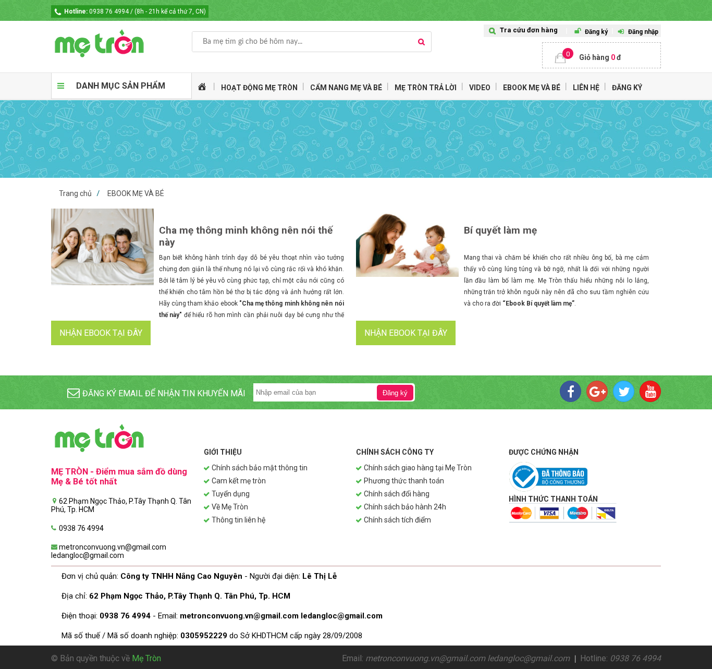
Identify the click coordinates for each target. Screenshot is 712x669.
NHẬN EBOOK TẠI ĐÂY (100, 333)
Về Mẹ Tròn (230, 507)
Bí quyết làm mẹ (500, 230)
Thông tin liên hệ (238, 520)
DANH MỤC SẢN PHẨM (120, 86)
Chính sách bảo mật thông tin (260, 468)
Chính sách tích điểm (397, 520)
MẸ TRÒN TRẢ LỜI (426, 87)
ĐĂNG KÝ (627, 87)
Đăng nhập (643, 31)
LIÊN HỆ (586, 87)
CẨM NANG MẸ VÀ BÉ (346, 87)
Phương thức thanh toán (404, 481)
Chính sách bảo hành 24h (405, 507)
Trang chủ (75, 193)
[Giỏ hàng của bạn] (601, 55)
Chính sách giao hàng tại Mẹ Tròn (418, 468)
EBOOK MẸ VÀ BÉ (531, 87)
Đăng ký (596, 31)
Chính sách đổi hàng (396, 494)
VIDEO (479, 87)
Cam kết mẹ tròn (239, 481)
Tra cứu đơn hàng (529, 30)
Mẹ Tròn (146, 658)
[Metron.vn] (121, 43)
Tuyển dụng (231, 494)
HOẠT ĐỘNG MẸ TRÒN (259, 87)
